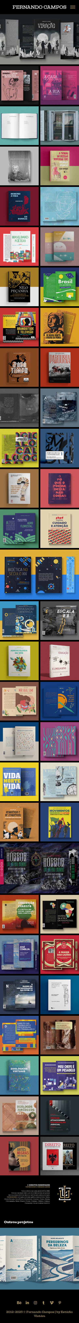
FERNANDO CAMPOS (39, 7)
